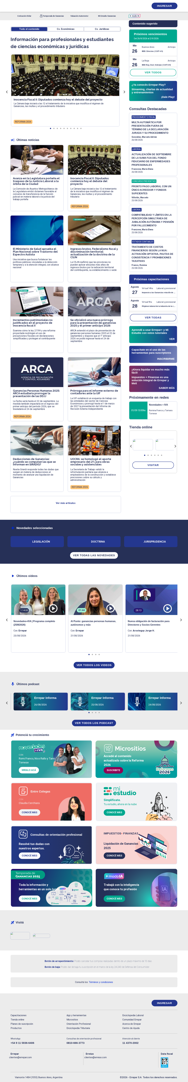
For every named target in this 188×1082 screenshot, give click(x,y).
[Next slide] (175, 446)
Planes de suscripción (22, 1023)
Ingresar (164, 5)
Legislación (41, 541)
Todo (29, 29)
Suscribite (113, 770)
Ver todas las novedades (94, 555)
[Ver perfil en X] (19, 1062)
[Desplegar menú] (12, 6)
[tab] (144, 455)
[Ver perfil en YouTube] (32, 1062)
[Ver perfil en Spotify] (51, 1062)
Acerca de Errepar (131, 1023)
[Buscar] (50, 6)
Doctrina (98, 541)
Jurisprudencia (155, 541)
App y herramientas (76, 1015)
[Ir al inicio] (22, 1003)
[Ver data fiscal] (169, 1062)
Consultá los (94, 982)
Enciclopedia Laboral (133, 1015)
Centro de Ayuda (131, 1028)
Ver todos (153, 72)
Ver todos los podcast (94, 723)
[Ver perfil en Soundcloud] (45, 1062)
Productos (16, 1028)
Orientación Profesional (79, 1023)
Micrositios (72, 1019)
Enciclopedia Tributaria (78, 1028)
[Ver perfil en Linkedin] (25, 1062)
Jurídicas (102, 29)
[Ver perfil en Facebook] (13, 1062)
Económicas (65, 29)
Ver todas (153, 317)
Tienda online (17, 1019)
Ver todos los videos (94, 665)
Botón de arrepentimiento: (59, 961)
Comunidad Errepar (132, 1019)
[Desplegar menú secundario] (138, 6)
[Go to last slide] (131, 446)
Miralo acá (29, 770)
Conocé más (29, 812)
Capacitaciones (18, 1015)
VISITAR (153, 465)
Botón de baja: (52, 967)
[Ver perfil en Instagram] (38, 1062)
